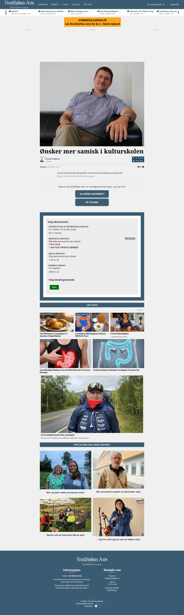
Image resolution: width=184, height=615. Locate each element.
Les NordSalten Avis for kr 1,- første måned (92, 24)
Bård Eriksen (112, 590)
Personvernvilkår (92, 599)
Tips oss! (139, 161)
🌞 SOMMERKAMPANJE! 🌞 (92, 20)
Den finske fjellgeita (109, 11)
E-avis (65, 4)
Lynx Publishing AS (100, 603)
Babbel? (14, 11)
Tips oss (87, 4)
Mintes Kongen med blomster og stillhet (79, 11)
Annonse (43, 4)
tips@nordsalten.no (112, 578)
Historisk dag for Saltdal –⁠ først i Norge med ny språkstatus (52, 11)
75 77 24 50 (139, 158)
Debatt (55, 4)
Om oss (76, 4)
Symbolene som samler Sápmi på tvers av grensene (169, 11)
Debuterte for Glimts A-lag (141, 11)
